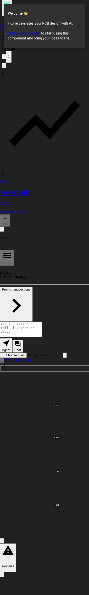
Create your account (24, 33)
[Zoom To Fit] (2, 540)
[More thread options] (2, 229)
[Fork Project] (4, 65)
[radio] (6, 345)
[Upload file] (2, 355)
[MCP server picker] (65, 355)
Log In (7, 212)
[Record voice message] (2, 360)
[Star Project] (4, 56)
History (7, 263)
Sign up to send (17, 360)
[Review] (2, 574)
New (5, 224)
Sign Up (19, 212)
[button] (44, 74)
